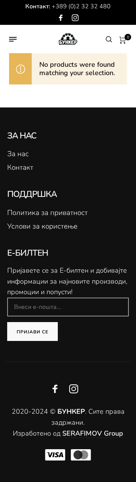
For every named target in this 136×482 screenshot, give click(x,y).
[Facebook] (60, 18)
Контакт (20, 167)
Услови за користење (42, 226)
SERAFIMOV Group (92, 433)
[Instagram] (75, 18)
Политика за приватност (47, 213)
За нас (18, 154)
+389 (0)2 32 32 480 (81, 6)
